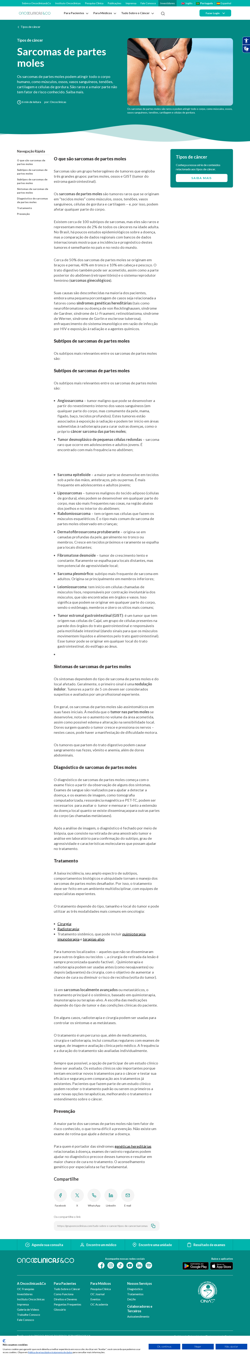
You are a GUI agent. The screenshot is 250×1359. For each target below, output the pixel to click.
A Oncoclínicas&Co (31, 1283)
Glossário (60, 1309)
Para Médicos (100, 1283)
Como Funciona (63, 1294)
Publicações (114, 3)
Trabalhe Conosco (28, 1314)
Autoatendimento (138, 1316)
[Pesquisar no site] (163, 13)
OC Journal (97, 1294)
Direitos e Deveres (65, 1299)
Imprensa (131, 3)
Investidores (167, 3)
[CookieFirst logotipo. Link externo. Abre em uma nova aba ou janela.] (4, 1341)
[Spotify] (148, 1265)
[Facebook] (101, 1265)
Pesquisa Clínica (94, 3)
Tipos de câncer (30, 26)
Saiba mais (201, 178)
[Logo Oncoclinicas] (35, 13)
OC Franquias (25, 1289)
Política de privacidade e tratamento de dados (50, 1352)
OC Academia (99, 1304)
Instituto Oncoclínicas (68, 3)
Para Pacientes (65, 1283)
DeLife (131, 1299)
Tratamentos (135, 1294)
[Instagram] (110, 1265)
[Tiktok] (120, 1265)
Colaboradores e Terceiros (139, 1308)
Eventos (95, 1299)
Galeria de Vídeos (28, 1309)
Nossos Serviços (139, 1283)
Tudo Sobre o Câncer (67, 1289)
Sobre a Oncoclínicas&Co (36, 3)
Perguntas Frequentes (67, 1304)
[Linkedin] (139, 1265)
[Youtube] (129, 1265)
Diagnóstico (135, 1289)
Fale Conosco (148, 3)
